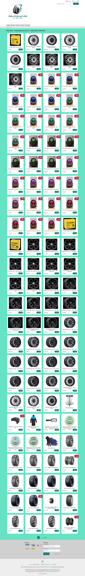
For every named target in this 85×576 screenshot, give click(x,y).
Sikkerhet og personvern (46, 564)
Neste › (45, 537)
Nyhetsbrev (54, 564)
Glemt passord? (57, 553)
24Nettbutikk (44, 573)
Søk (76, 3)
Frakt (30, 564)
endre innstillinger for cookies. (54, 571)
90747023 (47, 566)
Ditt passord (45, 548)
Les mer (46, 571)
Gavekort (17, 25)
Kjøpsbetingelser (36, 564)
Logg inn (22, 25)
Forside (8, 25)
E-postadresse (46, 544)
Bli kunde (13, 25)
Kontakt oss (28, 25)
